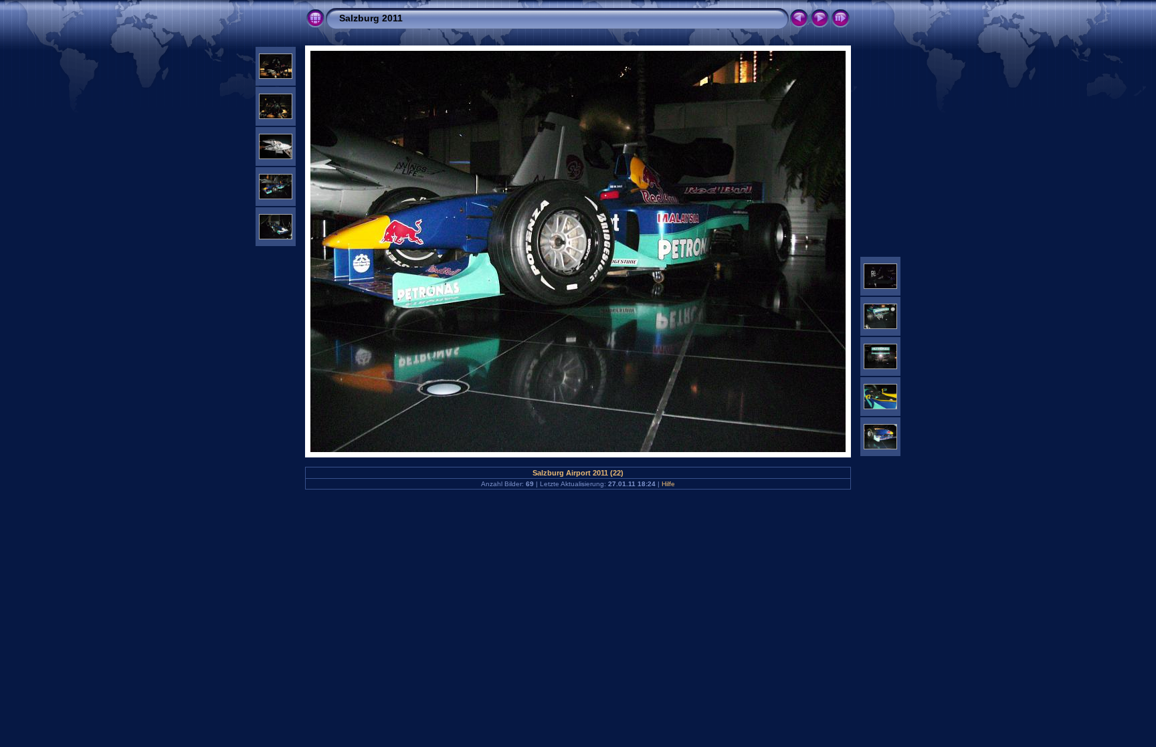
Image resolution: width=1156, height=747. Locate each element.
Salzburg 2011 (371, 18)
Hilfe (668, 484)
